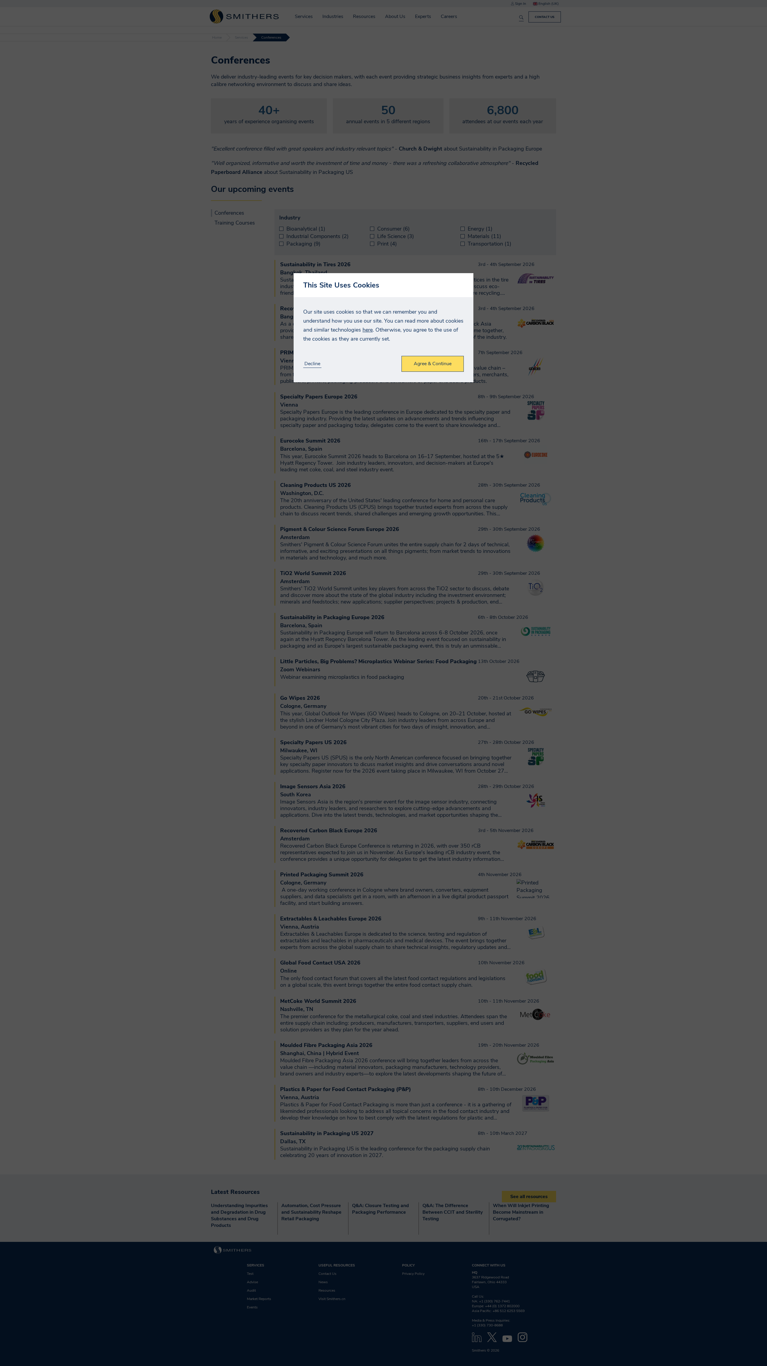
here (368, 329)
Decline (312, 364)
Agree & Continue (433, 363)
